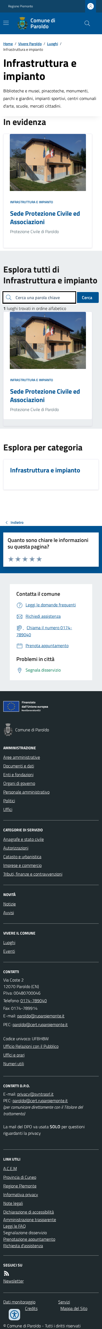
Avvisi (8, 912)
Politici (9, 800)
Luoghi (52, 43)
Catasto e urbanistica (22, 856)
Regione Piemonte (20, 6)
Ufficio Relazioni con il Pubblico (30, 1046)
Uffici (7, 809)
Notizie (9, 904)
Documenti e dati (18, 766)
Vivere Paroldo (30, 43)
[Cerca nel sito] (85, 23)
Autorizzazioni (15, 848)
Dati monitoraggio (19, 1302)
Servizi (64, 1302)
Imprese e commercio (22, 865)
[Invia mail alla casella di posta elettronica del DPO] (35, 1094)
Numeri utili (13, 1063)
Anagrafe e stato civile (23, 839)
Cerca (87, 297)
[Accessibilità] (14, 1314)
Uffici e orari (13, 1055)
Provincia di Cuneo (19, 1177)
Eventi (9, 951)
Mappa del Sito (73, 1308)
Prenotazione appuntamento (29, 1239)
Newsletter (13, 1281)
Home (8, 43)
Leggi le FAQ (14, 1226)
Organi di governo (19, 783)
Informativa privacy (20, 1194)
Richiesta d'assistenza (23, 1245)
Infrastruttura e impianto (31, 202)
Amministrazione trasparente (29, 1219)
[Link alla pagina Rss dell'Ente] (6, 1273)
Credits (31, 1308)
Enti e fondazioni (18, 774)
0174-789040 (33, 1000)
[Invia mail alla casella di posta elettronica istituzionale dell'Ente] (40, 1015)
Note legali (13, 1203)
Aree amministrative (21, 757)
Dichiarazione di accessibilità (28, 1212)
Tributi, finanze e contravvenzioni (32, 874)
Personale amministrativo (26, 792)
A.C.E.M (10, 1168)
